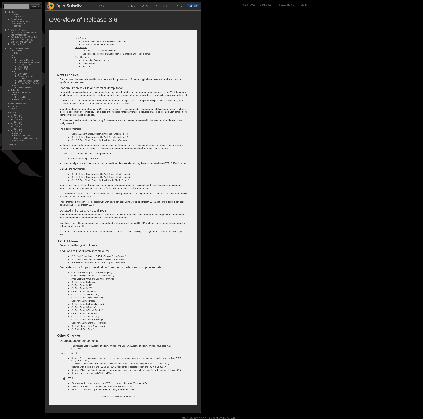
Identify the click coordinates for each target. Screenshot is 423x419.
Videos (14, 108)
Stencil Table (23, 69)
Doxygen (12, 145)
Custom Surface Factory (28, 83)
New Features (81, 38)
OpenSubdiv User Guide (19, 48)
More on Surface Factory (28, 81)
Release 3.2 (16, 126)
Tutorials (15, 90)
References (16, 26)
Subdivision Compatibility (25, 138)
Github (193, 6)
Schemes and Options (21, 42)
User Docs (131, 6)
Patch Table (23, 67)
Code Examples (18, 23)
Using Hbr (22, 97)
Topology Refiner (25, 60)
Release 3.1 (16, 129)
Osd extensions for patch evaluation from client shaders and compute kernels (116, 54)
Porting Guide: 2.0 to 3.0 (25, 136)
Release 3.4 (16, 122)
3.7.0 (102, 6)
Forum (14, 106)
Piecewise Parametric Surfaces (25, 32)
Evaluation (22, 74)
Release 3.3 (16, 124)
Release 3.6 (16, 117)
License (14, 14)
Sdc (16, 53)
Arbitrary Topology (19, 35)
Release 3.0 (16, 131)
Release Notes (17, 140)
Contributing (16, 19)
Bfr (15, 71)
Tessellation (23, 78)
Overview (18, 133)
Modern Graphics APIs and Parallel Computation (104, 41)
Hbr (16, 95)
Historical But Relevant (21, 92)
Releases (12, 112)
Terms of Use (232, 418)
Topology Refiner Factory (29, 62)
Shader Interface (25, 88)
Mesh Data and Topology (22, 39)
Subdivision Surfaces (17, 30)
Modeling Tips (17, 44)
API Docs (146, 6)
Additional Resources (17, 104)
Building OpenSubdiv (20, 21)
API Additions (81, 47)
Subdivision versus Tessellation (25, 37)
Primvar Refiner (25, 65)
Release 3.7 (16, 115)
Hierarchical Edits (22, 99)
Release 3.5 (16, 119)
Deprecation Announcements (95, 60)
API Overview (17, 51)
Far (15, 58)
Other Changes (82, 57)
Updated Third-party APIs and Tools (98, 44)
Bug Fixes (86, 66)
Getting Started (17, 17)
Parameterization (25, 76)
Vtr (15, 55)
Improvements (88, 63)
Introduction (13, 12)
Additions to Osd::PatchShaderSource (99, 51)
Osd (16, 85)
